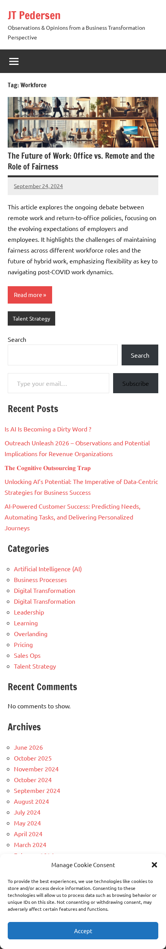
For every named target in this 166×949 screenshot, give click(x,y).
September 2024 (37, 790)
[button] (154, 865)
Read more (28, 294)
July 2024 (27, 812)
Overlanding (30, 633)
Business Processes (40, 579)
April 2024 (28, 833)
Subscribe (135, 383)
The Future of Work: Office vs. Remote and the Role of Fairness (81, 161)
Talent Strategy (31, 318)
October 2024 (33, 779)
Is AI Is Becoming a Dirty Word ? (48, 429)
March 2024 (30, 844)
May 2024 (27, 823)
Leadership (29, 612)
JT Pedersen (34, 15)
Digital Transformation (44, 590)
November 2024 (36, 768)
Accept (83, 930)
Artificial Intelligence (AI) (48, 568)
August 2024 (31, 801)
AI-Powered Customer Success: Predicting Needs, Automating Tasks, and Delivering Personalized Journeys (73, 516)
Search (17, 339)
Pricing (23, 644)
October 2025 (33, 758)
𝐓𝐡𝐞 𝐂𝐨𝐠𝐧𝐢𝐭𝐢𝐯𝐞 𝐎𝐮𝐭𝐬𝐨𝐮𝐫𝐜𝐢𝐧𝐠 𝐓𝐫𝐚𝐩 (48, 467)
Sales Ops (27, 655)
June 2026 (28, 747)
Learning (26, 622)
